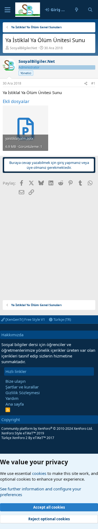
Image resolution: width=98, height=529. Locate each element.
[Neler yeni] (76, 9)
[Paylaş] (85, 83)
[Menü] (7, 9)
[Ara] (90, 9)
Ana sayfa (14, 404)
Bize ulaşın (15, 381)
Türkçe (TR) (62, 319)
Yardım (12, 398)
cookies (39, 473)
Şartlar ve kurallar (22, 387)
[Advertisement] (49, 246)
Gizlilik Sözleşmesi (22, 392)
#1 (93, 83)
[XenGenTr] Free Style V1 (25, 319)
